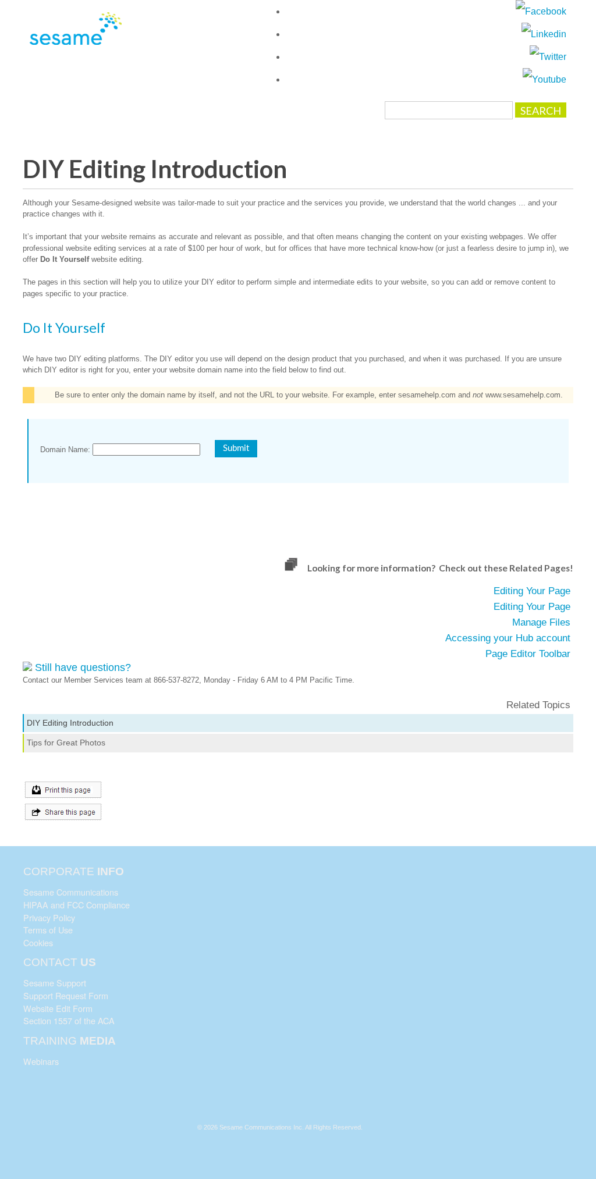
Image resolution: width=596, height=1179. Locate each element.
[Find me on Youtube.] (544, 79)
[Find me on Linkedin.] (544, 34)
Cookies (38, 942)
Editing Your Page (532, 590)
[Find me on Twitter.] (548, 57)
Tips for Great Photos (66, 742)
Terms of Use (48, 930)
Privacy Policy (49, 917)
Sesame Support (54, 982)
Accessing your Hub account (507, 638)
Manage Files (541, 622)
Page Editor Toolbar (527, 653)
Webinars (41, 1061)
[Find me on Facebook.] (541, 11)
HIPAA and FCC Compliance (76, 905)
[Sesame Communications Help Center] (76, 35)
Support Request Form (65, 995)
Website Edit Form (58, 1008)
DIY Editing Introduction (70, 722)
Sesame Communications (70, 892)
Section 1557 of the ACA (69, 1020)
